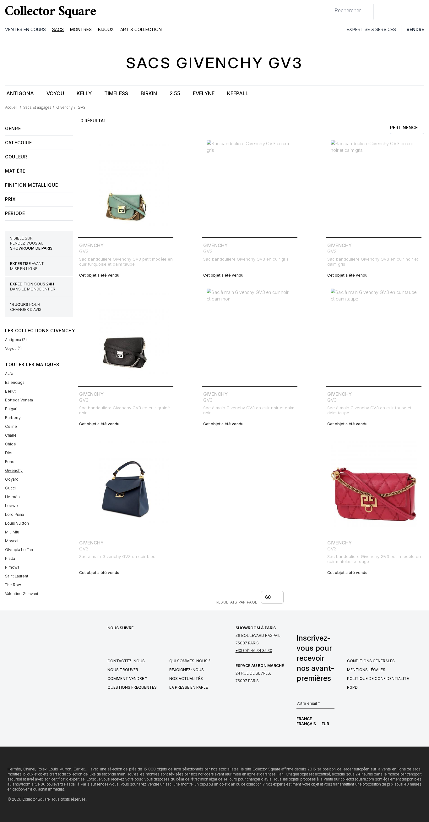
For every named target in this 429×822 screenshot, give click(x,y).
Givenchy (14, 470)
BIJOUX (106, 29)
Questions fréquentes (132, 687)
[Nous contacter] (381, 12)
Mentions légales (366, 669)
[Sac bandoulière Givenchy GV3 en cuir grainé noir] (125, 335)
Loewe (11, 505)
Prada (10, 558)
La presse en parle (188, 687)
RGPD (352, 687)
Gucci (10, 488)
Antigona (20, 93)
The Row (13, 584)
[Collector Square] (49, 11)
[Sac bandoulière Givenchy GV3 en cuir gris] (249, 187)
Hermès (12, 496)
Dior (9, 452)
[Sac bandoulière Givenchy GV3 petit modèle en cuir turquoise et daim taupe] (125, 187)
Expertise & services (371, 29)
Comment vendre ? (127, 678)
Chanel (11, 435)
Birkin (149, 93)
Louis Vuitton (17, 523)
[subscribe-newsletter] (331, 705)
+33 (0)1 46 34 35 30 (254, 650)
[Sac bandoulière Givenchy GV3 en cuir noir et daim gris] (373, 187)
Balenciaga (14, 382)
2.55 (175, 93)
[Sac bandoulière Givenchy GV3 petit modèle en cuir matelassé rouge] (373, 484)
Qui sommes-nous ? (189, 661)
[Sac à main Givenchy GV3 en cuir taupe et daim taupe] (373, 335)
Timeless (116, 93)
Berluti (11, 391)
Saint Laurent (16, 576)
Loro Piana (14, 514)
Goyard (12, 479)
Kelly (84, 93)
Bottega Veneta (19, 400)
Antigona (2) (16, 339)
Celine (11, 426)
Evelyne (204, 93)
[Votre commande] (409, 12)
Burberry (13, 417)
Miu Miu (12, 532)
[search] (329, 8)
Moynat (12, 540)
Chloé (10, 444)
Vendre (415, 29)
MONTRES (81, 29)
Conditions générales (371, 661)
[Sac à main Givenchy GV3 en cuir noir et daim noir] (249, 335)
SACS (58, 29)
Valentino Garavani (21, 593)
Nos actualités (186, 678)
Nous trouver (122, 669)
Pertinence (404, 127)
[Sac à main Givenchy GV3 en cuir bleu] (125, 484)
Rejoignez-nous (186, 669)
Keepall (237, 93)
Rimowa (12, 567)
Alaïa (9, 373)
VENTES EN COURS (25, 29)
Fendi (10, 461)
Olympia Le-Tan (19, 549)
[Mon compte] (422, 12)
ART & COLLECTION (141, 29)
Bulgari (11, 408)
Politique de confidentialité (378, 678)
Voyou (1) (13, 348)
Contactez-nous (126, 661)
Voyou (55, 93)
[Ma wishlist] (395, 12)
